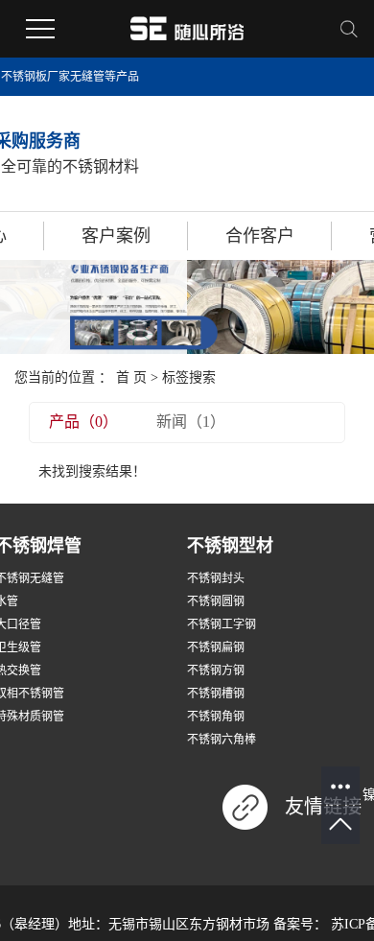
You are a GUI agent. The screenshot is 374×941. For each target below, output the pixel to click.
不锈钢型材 (230, 545)
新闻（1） (190, 421)
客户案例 (116, 236)
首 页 (131, 377)
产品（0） (83, 421)
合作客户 (259, 236)
